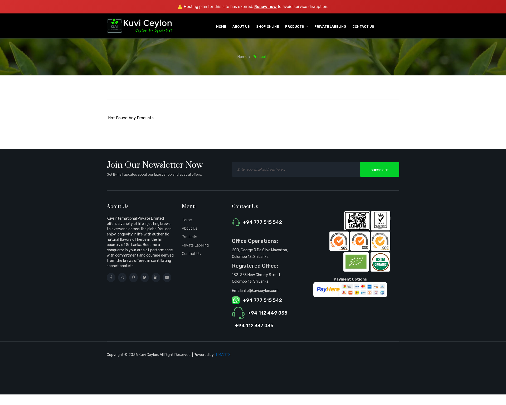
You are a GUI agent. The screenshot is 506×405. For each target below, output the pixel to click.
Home (221, 26)
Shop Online (267, 26)
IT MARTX (223, 355)
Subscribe (380, 170)
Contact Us (363, 26)
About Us (241, 26)
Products (261, 57)
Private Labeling (330, 26)
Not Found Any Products (131, 117)
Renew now (265, 6)
